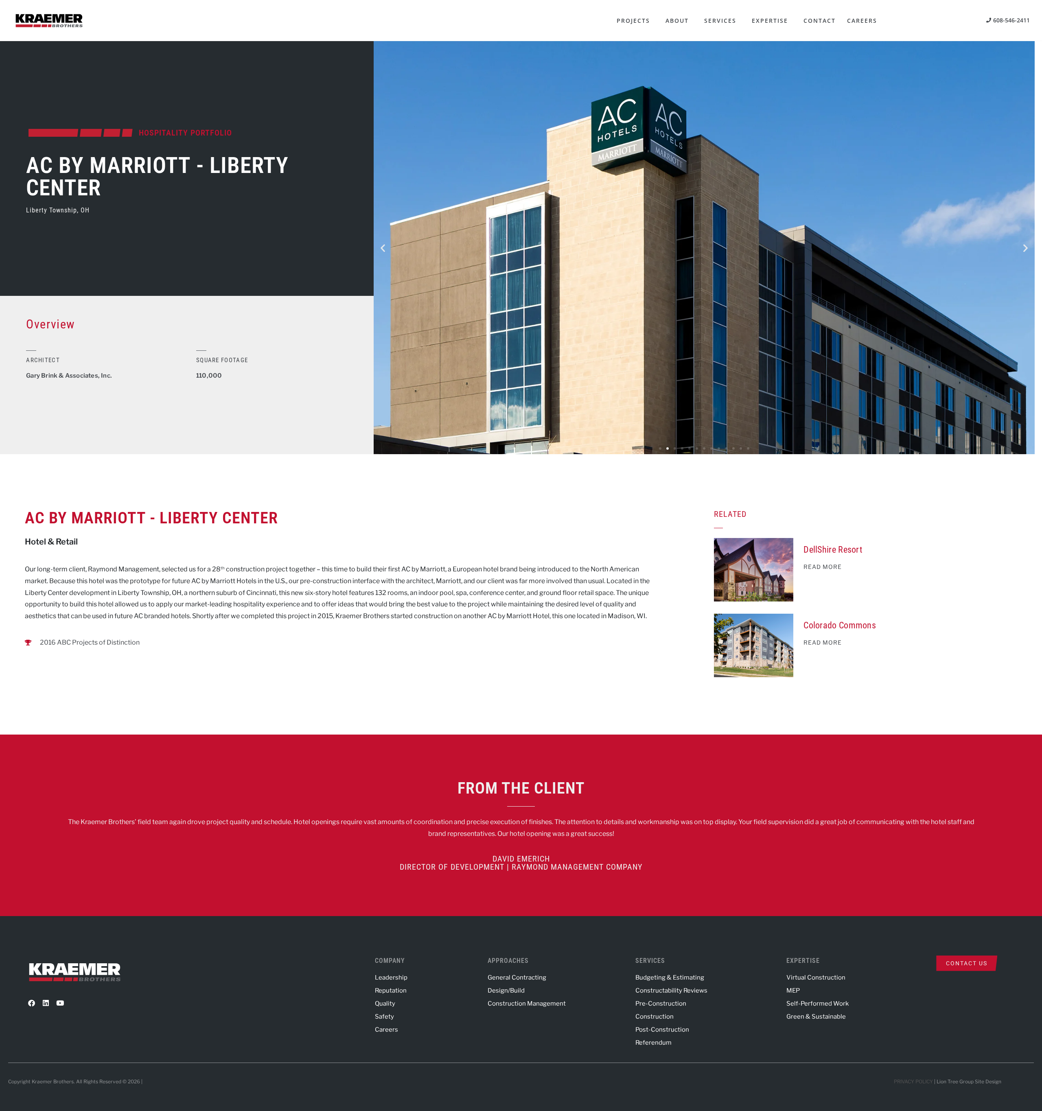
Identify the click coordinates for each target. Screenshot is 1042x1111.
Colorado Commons (839, 625)
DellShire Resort (832, 550)
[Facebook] (31, 1003)
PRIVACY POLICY (913, 1081)
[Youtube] (60, 1003)
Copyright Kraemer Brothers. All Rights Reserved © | (76, 1081)
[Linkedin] (46, 1003)
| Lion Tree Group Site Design (967, 1081)
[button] (383, 248)
